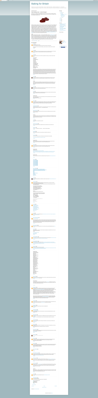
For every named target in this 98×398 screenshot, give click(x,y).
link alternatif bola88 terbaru (36, 207)
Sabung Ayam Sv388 (50, 242)
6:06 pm (34, 383)
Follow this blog (63, 47)
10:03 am (34, 179)
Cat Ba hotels (39, 151)
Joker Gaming (54, 237)
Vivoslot (40, 248)
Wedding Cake (34, 306)
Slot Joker (46, 238)
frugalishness (35, 321)
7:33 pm (34, 307)
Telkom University (35, 329)
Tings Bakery (34, 305)
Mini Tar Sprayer (40, 137)
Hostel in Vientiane (53, 151)
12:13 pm (34, 125)
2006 (60, 20)
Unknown (34, 144)
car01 (33, 50)
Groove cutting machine (35, 137)
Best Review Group (35, 225)
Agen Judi (34, 159)
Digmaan (41, 243)
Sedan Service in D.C (35, 110)
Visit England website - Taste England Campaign (63, 26)
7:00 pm (34, 249)
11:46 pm (34, 322)
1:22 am (34, 48)
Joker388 (53, 242)
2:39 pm (34, 89)
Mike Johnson (34, 276)
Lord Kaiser (34, 300)
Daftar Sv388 (38, 243)
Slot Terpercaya (42, 302)
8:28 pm (34, 74)
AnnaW (34, 76)
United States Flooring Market (45, 296)
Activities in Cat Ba (48, 151)
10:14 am (34, 285)
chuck (33, 91)
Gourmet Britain (61, 27)
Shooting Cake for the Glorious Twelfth (62, 15)
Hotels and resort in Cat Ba (43, 151)
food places (34, 127)
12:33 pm (34, 142)
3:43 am (34, 215)
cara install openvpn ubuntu (36, 232)
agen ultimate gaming (35, 209)
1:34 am (34, 336)
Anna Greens (34, 334)
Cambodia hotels (35, 150)
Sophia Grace (34, 287)
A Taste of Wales (61, 29)
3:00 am (34, 327)
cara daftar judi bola (35, 206)
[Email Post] (38, 40)
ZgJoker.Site (34, 246)
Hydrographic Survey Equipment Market (40, 289)
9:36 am (34, 52)
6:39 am (34, 298)
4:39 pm (34, 234)
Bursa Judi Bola (35, 168)
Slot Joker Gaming (38, 238)
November (62, 12)
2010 (60, 11)
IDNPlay (35, 243)
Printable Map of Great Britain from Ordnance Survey (63, 24)
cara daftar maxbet (35, 208)
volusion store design (35, 123)
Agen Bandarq (34, 200)
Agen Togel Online (35, 201)
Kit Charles (34, 338)
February (62, 17)
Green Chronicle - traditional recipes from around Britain (63, 28)
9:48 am (34, 108)
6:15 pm (34, 121)
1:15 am (34, 93)
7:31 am (34, 341)
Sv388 (46, 242)
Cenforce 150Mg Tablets (35, 310)
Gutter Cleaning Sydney (35, 217)
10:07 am (34, 223)
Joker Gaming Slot (37, 248)
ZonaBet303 (36, 242)
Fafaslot (52, 237)
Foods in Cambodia (35, 151)
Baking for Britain (40, 3)
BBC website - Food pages (62, 25)
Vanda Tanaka (34, 181)
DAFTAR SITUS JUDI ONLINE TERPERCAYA (38, 198)
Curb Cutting (43, 137)
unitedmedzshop (35, 309)
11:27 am (34, 312)
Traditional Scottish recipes (63, 30)
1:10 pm (34, 129)
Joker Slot (42, 238)
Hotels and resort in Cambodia (40, 150)
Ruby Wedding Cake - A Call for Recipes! (63, 14)
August (61, 13)
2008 (60, 18)
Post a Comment (34, 384)
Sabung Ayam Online (43, 242)
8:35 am (34, 166)
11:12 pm (34, 244)
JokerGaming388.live (35, 236)
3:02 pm (34, 375)
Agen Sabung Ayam (35, 199)
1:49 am (34, 157)
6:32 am (34, 274)
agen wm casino (35, 210)
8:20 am (34, 332)
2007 (60, 19)
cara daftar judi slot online (35, 205)
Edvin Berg (34, 324)
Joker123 (34, 242)
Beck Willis (34, 131)
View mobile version (44, 387)
